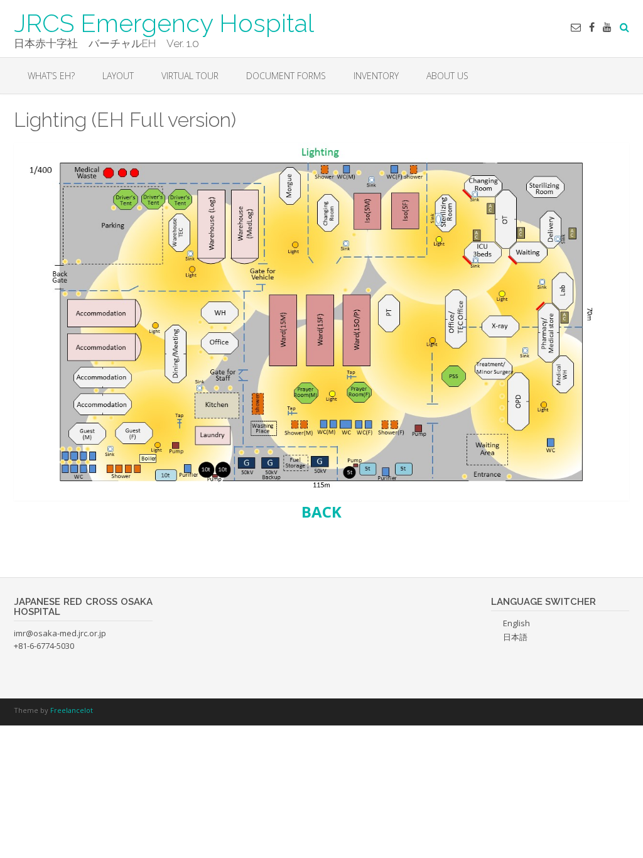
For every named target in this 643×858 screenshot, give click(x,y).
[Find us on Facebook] (592, 27)
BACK (321, 511)
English (516, 623)
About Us (447, 76)
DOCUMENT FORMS (286, 76)
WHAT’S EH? (51, 76)
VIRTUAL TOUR (190, 76)
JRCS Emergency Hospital (164, 22)
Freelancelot (71, 710)
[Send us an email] (576, 27)
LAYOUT (118, 76)
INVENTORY (376, 76)
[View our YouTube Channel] (607, 27)
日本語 (515, 637)
